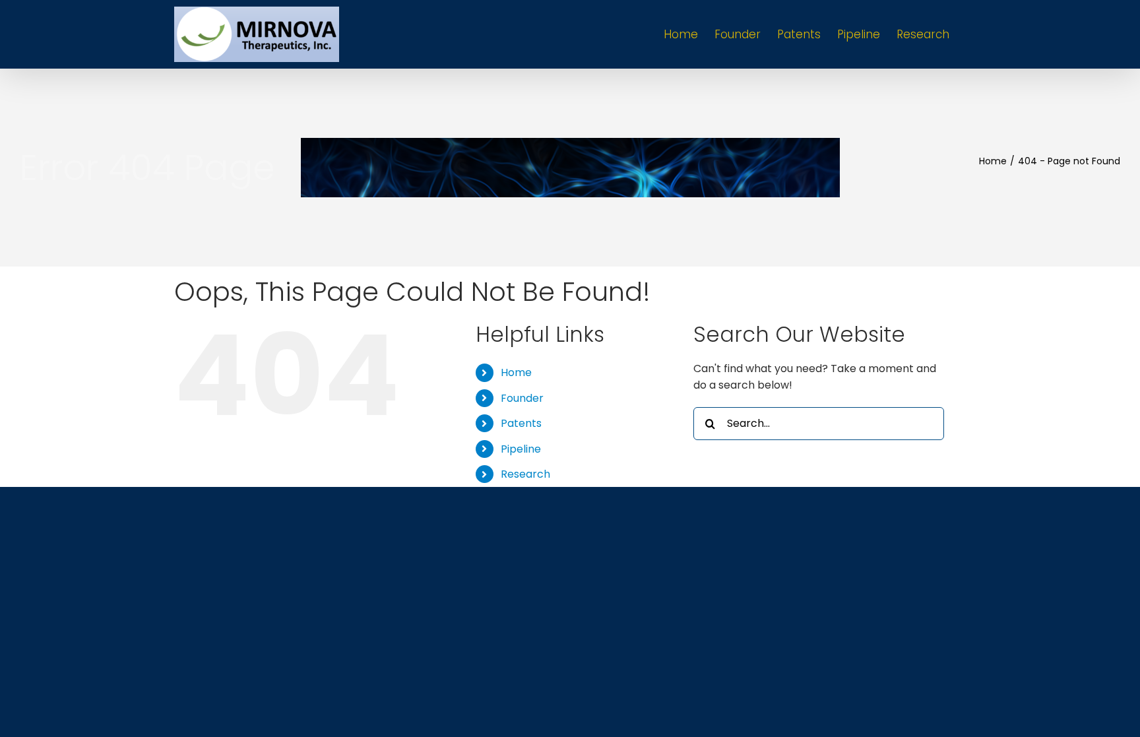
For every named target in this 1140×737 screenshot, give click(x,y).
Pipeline (521, 449)
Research (525, 474)
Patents (521, 423)
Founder (522, 398)
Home (516, 372)
